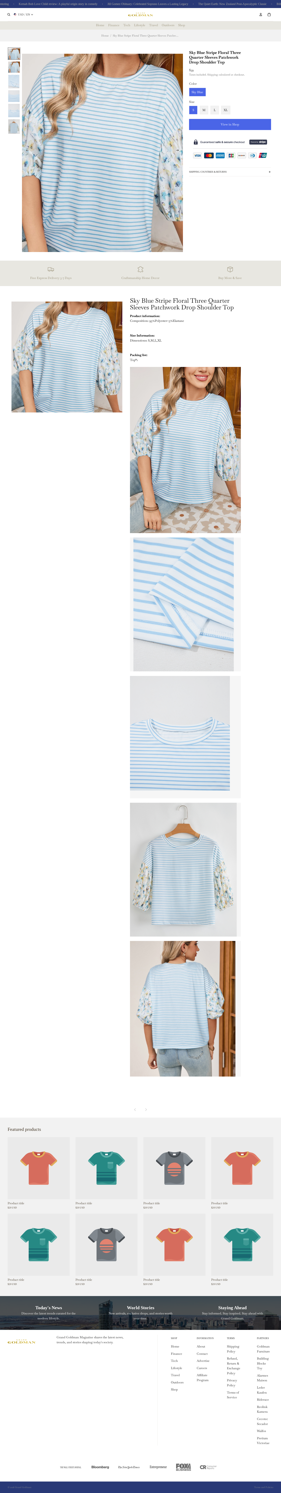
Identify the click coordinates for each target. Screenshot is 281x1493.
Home (105, 35)
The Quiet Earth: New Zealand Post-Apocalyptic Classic (187, 4)
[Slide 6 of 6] (14, 126)
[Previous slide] (26, 151)
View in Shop (230, 124)
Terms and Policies (263, 1487)
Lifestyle (176, 1368)
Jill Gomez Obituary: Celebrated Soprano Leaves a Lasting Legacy (103, 4)
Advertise (203, 1361)
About (201, 1346)
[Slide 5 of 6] (14, 110)
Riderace (263, 1400)
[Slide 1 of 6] (14, 53)
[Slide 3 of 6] (14, 81)
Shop (174, 1389)
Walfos (261, 1431)
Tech (174, 1361)
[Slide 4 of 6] (14, 96)
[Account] (261, 14)
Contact (202, 1354)
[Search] (9, 14)
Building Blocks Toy (263, 1363)
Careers (202, 1368)
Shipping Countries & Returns (208, 172)
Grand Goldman (23, 1487)
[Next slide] (179, 151)
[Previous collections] (135, 1109)
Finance (176, 1354)
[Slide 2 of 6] (14, 67)
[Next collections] (146, 1109)
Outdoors (177, 1382)
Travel (175, 1375)
